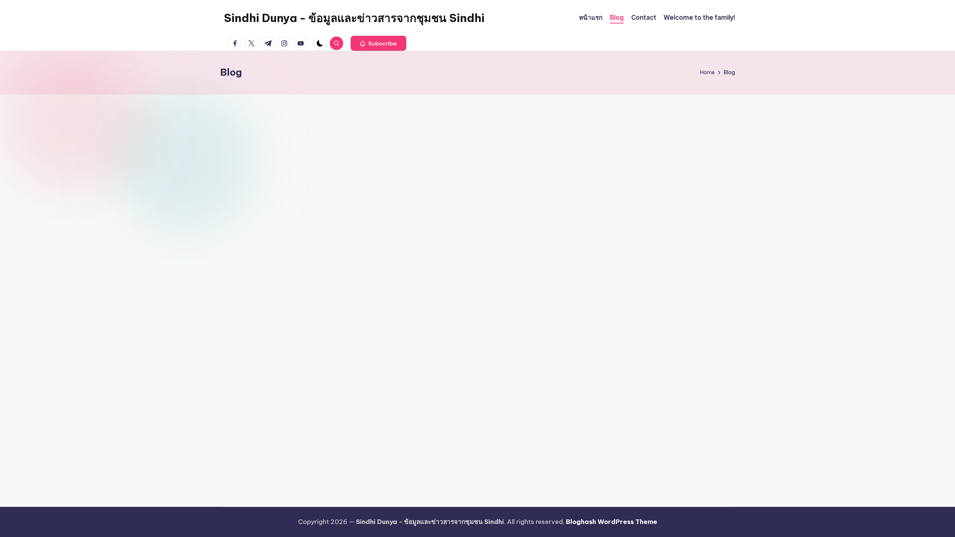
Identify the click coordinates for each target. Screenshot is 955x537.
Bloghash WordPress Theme (611, 522)
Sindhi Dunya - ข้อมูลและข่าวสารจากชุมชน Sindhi (354, 18)
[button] (378, 43)
